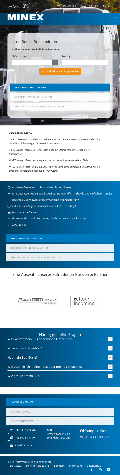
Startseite (15, 465)
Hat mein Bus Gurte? (23, 357)
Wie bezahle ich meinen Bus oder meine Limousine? (45, 367)
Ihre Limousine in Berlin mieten (33, 97)
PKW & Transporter (22, 421)
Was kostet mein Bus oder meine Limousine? (40, 339)
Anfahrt (72, 5)
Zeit (66, 56)
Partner (105, 5)
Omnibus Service (20, 411)
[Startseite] (26, 18)
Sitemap (59, 465)
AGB (49, 430)
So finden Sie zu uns (58, 437)
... (55, 62)
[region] (60, 301)
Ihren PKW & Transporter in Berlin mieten (40, 106)
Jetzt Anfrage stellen (58, 434)
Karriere (93, 5)
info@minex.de (24, 445)
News (83, 5)
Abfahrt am (20, 56)
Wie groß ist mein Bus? (24, 376)
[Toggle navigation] (115, 16)
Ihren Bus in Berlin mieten (30, 87)
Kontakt (61, 5)
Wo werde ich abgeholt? (25, 348)
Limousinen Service (22, 402)
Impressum (75, 465)
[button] (12, 301)
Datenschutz (94, 465)
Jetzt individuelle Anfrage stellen (60, 71)
